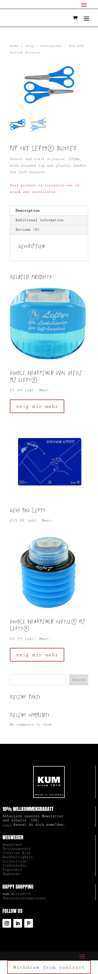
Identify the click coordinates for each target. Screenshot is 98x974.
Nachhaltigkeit (17, 857)
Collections (14, 861)
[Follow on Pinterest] (28, 923)
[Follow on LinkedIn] (17, 923)
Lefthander (51, 46)
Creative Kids (16, 853)
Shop (29, 46)
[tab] (49, 210)
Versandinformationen (24, 898)
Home (14, 46)
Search (78, 680)
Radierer (11, 874)
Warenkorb (21, 894)
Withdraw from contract (49, 967)
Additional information (39, 220)
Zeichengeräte (16, 848)
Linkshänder (14, 865)
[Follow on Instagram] (6, 923)
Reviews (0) (27, 229)
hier (6, 824)
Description (27, 210)
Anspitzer (12, 844)
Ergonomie (12, 869)
